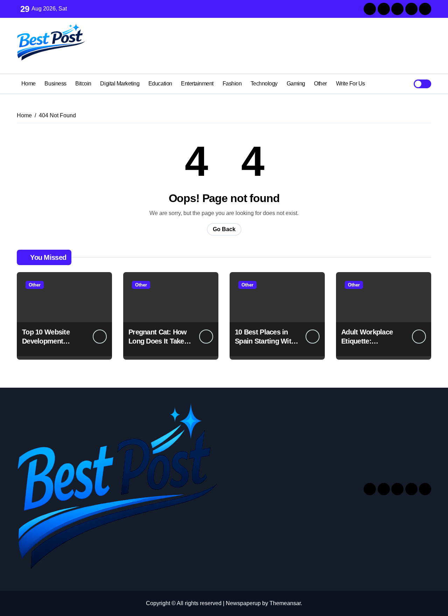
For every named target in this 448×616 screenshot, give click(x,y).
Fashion (232, 83)
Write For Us (350, 83)
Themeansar (285, 603)
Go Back (224, 229)
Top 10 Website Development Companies (46, 341)
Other (320, 83)
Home (28, 83)
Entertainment (197, 83)
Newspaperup (243, 603)
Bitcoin (83, 83)
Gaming (296, 83)
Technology (264, 83)
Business (55, 83)
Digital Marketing (119, 83)
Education (160, 83)
